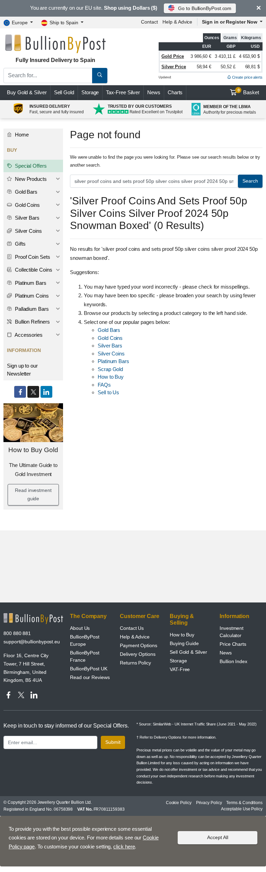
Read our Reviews (90, 677)
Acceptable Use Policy (242, 809)
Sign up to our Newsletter (22, 370)
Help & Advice (177, 22)
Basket (248, 92)
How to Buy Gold (33, 449)
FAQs (104, 385)
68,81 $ (252, 66)
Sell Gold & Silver (188, 652)
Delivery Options (138, 654)
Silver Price (173, 66)
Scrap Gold (110, 369)
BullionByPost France (84, 656)
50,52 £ (228, 66)
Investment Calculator (231, 631)
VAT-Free (180, 669)
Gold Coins (110, 338)
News (153, 92)
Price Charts (233, 644)
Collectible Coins (33, 270)
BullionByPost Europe (84, 640)
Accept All (217, 837)
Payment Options (138, 645)
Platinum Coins (31, 296)
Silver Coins (111, 353)
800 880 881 (17, 633)
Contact (149, 22)
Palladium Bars (31, 309)
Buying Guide (184, 643)
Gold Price (172, 56)
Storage (90, 92)
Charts (175, 92)
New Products (30, 179)
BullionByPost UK (88, 668)
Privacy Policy (209, 802)
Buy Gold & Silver (27, 92)
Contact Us (132, 628)
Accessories (28, 335)
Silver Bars (110, 346)
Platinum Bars (113, 361)
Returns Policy (135, 663)
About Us (80, 628)
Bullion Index (233, 661)
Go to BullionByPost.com (204, 8)
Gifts (20, 244)
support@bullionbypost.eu (31, 641)
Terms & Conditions (244, 802)
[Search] (99, 75)
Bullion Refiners (32, 322)
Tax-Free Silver (123, 92)
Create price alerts (247, 77)
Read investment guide (33, 494)
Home (21, 135)
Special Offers (30, 166)
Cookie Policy (179, 802)
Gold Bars (109, 330)
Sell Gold (64, 92)
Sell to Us (108, 392)
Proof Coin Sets (32, 257)
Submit (113, 742)
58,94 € (204, 66)
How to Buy (111, 377)
